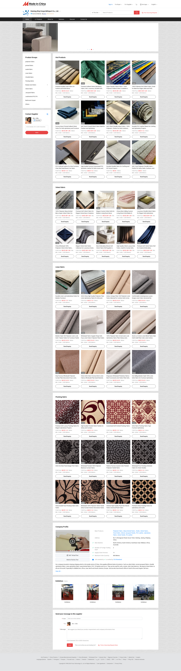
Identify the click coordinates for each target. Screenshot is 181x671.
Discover (72, 19)
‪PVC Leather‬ (139, 533)
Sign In (111, 4)
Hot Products (44, 657)
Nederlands (91, 659)
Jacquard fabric (30, 92)
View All (58, 571)
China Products (54, 657)
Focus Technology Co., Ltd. (78, 663)
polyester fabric (29, 61)
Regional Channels (113, 657)
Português (56, 659)
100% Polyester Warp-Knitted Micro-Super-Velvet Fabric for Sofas (63, 213)
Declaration (110, 663)
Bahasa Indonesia (139, 659)
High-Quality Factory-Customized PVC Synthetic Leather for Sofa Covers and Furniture (92, 168)
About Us (50, 19)
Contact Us (83, 19)
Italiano (78, 659)
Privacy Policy (118, 663)
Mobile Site (131, 657)
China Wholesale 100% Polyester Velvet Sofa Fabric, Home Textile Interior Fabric (63, 248)
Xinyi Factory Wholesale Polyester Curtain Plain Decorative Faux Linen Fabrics (65, 378)
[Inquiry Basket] (137, 4)
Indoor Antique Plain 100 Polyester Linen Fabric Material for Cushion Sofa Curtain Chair (118, 298)
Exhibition (67, 602)
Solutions (61, 19)
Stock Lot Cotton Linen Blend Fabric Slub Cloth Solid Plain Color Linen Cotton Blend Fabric (144, 338)
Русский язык (70, 659)
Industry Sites (102, 657)
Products (39, 19)
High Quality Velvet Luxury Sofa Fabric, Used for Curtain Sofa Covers (126, 248)
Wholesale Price (93, 657)
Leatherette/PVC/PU (31, 96)
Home (27, 19)
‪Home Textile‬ (121, 535)
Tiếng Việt (130, 659)
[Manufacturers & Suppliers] (35, 4)
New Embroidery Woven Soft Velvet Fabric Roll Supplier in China (104, 248)
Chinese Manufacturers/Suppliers (68, 657)
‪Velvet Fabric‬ (144, 531)
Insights (138, 657)
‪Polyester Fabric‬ (118, 531)
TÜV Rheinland (117, 559)
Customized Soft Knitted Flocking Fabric (118, 426)
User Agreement (101, 663)
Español (49, 659)
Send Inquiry (67, 97)
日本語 (108, 659)
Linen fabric (28, 73)
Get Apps (144, 4)
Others (27, 104)
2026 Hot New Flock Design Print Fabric (67, 466)
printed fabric (29, 65)
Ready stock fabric (30, 85)
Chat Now (37, 120)
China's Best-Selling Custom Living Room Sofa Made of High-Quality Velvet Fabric (125, 213)
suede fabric (29, 69)
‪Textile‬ (138, 531)
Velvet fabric (29, 89)
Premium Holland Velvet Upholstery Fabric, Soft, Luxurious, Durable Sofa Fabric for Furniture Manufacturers (91, 88)
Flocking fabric (29, 81)
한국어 (103, 659)
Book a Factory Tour (72, 560)
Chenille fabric (29, 77)
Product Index (123, 657)
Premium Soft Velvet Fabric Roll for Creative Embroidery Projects (146, 248)
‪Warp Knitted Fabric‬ (129, 531)
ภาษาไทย (118, 659)
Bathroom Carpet (30, 100)
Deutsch (84, 659)
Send (69, 645)
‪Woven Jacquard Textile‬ (128, 533)
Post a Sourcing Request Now (108, 645)
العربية (97, 659)
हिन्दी (113, 659)
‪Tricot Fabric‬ (116, 533)
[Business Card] (47, 114)
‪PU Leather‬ (129, 535)
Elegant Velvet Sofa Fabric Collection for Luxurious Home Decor (84, 248)
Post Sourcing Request (150, 13)
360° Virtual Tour (73, 555)
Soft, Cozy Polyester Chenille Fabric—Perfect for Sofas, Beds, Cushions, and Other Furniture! (143, 168)
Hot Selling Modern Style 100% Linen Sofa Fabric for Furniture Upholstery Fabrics (142, 378)
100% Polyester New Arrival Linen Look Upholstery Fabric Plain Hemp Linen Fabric (117, 338)
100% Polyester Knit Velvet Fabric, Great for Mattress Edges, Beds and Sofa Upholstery (143, 88)
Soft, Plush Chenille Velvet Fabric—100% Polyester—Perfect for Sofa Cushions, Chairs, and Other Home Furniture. (118, 128)
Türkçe (124, 659)
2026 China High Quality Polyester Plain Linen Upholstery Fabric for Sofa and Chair (92, 298)
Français (63, 659)
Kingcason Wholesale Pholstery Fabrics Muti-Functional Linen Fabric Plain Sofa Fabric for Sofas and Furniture (117, 378)
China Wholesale (83, 657)
